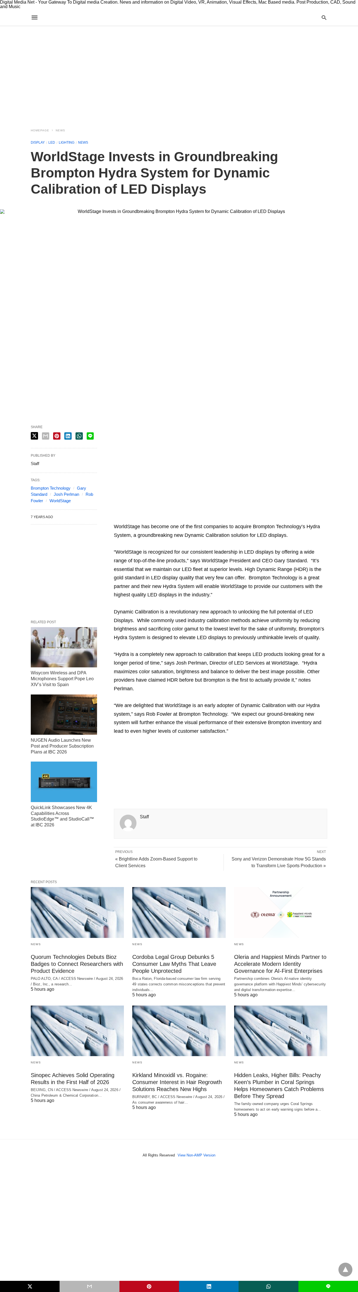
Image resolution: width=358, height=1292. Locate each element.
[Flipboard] (154, 518)
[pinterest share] (56, 436)
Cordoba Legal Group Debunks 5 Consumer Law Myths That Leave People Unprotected (174, 964)
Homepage (40, 130)
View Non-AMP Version (196, 1155)
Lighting (66, 142)
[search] (324, 17)
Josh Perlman (66, 494)
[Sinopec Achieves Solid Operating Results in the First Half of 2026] (77, 1031)
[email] (89, 1286)
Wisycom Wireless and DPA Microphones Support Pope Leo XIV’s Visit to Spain (62, 678)
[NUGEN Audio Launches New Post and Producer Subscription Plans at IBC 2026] (64, 714)
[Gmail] (163, 518)
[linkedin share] (68, 436)
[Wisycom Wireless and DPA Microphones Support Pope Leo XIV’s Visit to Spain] (64, 647)
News (60, 130)
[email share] (45, 436)
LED (51, 142)
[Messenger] (189, 518)
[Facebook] (118, 518)
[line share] (90, 436)
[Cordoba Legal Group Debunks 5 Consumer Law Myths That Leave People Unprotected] (178, 912)
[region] (179, 73)
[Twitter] (127, 518)
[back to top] (345, 1270)
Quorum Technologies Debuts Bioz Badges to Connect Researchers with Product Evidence (77, 964)
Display (38, 142)
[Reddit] (172, 518)
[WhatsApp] (145, 518)
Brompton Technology (50, 488)
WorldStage (60, 500)
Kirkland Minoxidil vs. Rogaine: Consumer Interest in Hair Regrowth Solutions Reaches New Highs (177, 1082)
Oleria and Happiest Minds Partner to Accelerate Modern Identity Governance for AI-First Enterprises (280, 964)
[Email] (136, 518)
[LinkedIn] (180, 518)
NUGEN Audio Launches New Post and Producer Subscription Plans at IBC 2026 (62, 746)
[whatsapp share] (79, 436)
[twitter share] (34, 436)
